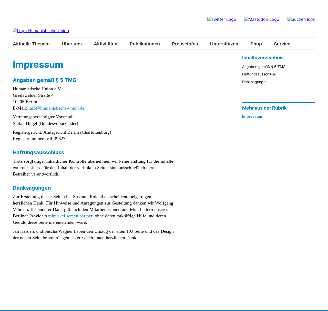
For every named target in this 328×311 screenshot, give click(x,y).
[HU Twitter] (221, 19)
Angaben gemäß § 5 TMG (263, 66)
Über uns (72, 43)
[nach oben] (319, 302)
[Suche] (301, 19)
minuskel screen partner (70, 215)
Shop (256, 43)
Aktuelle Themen (31, 43)
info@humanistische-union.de (56, 108)
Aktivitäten (105, 43)
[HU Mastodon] (261, 19)
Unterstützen (224, 43)
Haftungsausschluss (259, 74)
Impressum (252, 116)
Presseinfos (185, 43)
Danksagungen (255, 82)
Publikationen (145, 43)
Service (282, 43)
